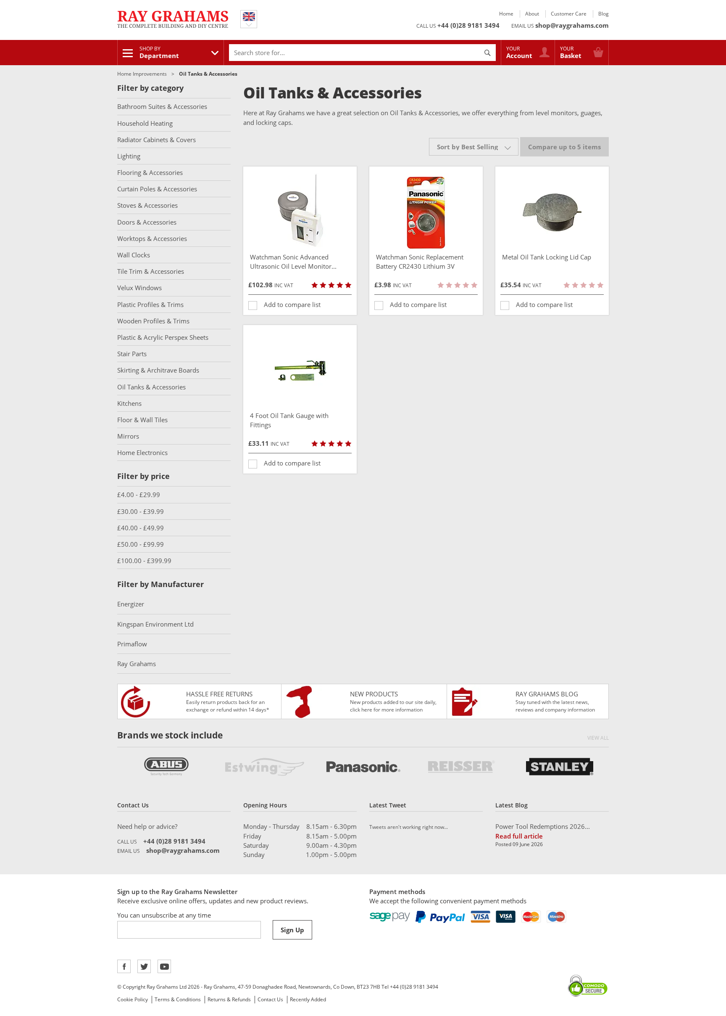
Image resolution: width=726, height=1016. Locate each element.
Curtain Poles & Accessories (157, 189)
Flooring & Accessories (150, 172)
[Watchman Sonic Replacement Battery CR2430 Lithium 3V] (426, 212)
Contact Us (270, 999)
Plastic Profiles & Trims (150, 304)
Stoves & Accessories (147, 205)
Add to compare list (292, 304)
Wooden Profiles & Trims (153, 321)
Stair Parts (132, 353)
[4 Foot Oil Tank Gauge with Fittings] (300, 371)
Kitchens (129, 403)
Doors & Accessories (146, 222)
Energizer (130, 604)
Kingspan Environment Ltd (155, 624)
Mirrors (128, 436)
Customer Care (569, 13)
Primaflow (132, 644)
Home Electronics (142, 452)
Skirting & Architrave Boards (158, 370)
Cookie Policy (132, 999)
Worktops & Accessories (152, 238)
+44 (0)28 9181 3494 (468, 25)
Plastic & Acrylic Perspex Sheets (162, 337)
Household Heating (145, 123)
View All (598, 737)
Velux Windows (139, 287)
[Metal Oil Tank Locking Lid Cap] (552, 212)
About (532, 13)
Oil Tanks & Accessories (151, 387)
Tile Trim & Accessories (150, 271)
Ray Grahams (136, 663)
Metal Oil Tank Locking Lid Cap (546, 257)
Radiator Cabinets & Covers (156, 139)
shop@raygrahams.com (572, 25)
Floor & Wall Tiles (142, 419)
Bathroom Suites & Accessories (162, 106)
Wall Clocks (133, 255)
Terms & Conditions (178, 999)
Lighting (128, 156)
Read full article (519, 836)
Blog (603, 13)
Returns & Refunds (229, 999)
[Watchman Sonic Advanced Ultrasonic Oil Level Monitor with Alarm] (300, 212)
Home (506, 13)
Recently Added (308, 999)
